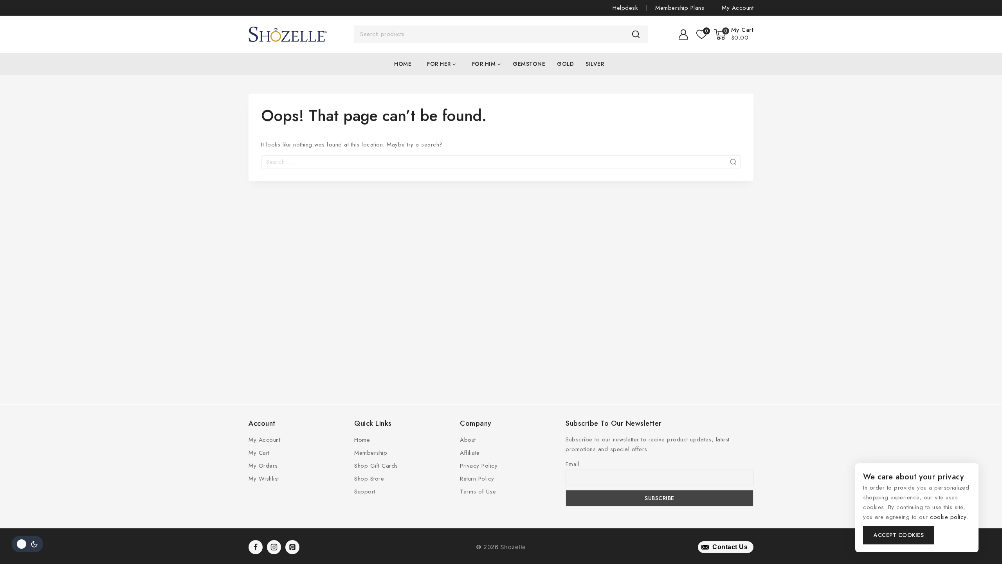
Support (364, 491)
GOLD (565, 64)
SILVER (595, 64)
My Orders (263, 465)
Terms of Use (478, 491)
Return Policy (477, 478)
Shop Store (369, 478)
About (468, 440)
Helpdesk (625, 8)
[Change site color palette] (27, 544)
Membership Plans (679, 8)
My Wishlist (264, 478)
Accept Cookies (899, 535)
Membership (370, 452)
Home (402, 64)
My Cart (259, 452)
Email (573, 464)
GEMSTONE (529, 64)
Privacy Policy (478, 465)
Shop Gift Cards (376, 465)
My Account (737, 8)
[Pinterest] (292, 547)
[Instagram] (274, 547)
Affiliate (470, 452)
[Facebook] (256, 547)
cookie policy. (949, 517)
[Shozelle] (288, 34)
